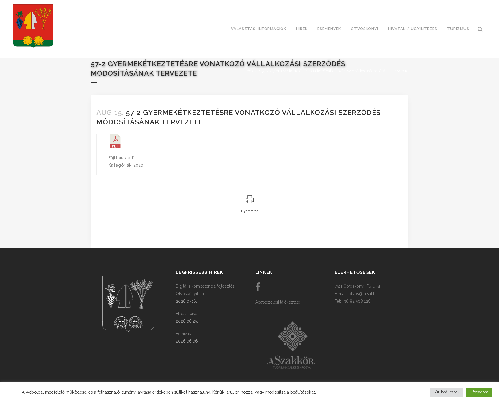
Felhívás (183, 333)
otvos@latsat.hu (363, 293)
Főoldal (251, 71)
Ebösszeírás (187, 313)
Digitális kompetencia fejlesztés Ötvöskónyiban (205, 290)
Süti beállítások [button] (446, 392)
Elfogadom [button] (478, 392)
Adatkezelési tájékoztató (277, 302)
